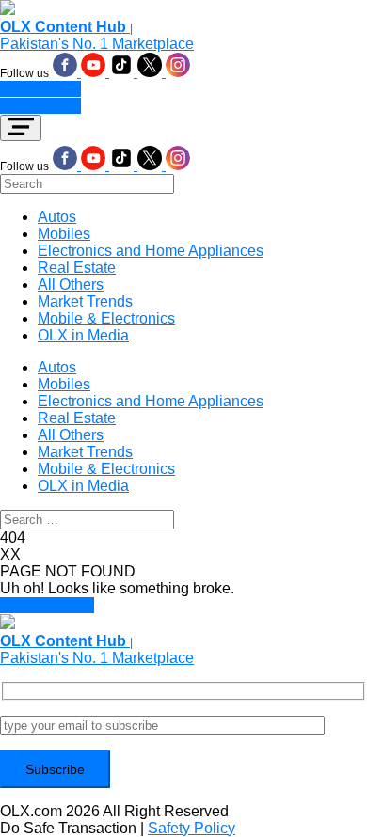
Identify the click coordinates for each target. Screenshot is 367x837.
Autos (57, 217)
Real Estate (77, 268)
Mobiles (64, 234)
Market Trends (85, 301)
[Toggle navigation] (20, 128)
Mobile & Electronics (106, 318)
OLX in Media (83, 335)
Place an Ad (40, 89)
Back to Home (47, 605)
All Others (71, 284)
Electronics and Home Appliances (150, 251)
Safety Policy (191, 828)
